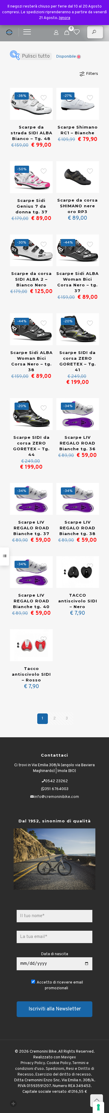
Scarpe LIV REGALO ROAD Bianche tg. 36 (77, 443)
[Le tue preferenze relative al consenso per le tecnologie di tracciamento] (98, 1107)
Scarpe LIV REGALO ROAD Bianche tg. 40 (31, 601)
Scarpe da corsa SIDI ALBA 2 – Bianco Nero (31, 279)
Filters (92, 74)
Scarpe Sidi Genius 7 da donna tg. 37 (31, 206)
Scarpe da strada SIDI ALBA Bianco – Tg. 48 (31, 133)
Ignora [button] (64, 18)
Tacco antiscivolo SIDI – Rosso (31, 674)
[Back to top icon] (96, 1100)
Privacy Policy (33, 1063)
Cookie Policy (59, 1063)
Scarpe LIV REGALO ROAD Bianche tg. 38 (77, 528)
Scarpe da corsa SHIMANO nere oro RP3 (77, 206)
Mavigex (68, 1057)
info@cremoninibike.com (56, 797)
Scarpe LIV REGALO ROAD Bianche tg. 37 (31, 528)
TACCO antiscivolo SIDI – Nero (77, 601)
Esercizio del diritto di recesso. (63, 1074)
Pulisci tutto (36, 56)
